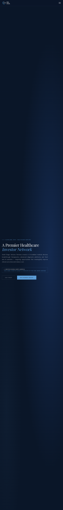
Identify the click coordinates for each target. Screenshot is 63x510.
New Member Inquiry (26, 277)
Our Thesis (8, 277)
